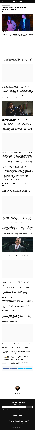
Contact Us (12, 420)
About (5, 420)
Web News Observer (17, 1)
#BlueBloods (21, 175)
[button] (2, 1)
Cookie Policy (10, 421)
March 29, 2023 (21, 179)
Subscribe (28, 406)
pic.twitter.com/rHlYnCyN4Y (9, 177)
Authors (8, 420)
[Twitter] (17, 418)
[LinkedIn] (19, 418)
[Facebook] (15, 418)
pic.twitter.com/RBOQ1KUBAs (13, 357)
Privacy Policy (27, 420)
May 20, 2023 (20, 359)
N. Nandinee (17, 393)
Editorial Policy (17, 420)
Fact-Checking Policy (16, 421)
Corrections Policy (24, 421)
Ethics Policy (23, 420)
